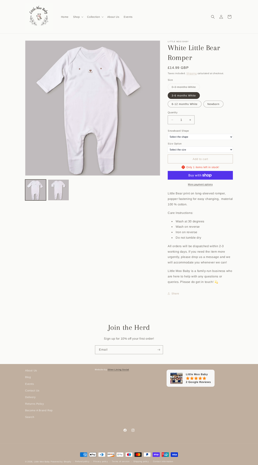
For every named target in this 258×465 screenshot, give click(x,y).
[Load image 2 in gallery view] (58, 189)
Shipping (191, 73)
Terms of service (120, 461)
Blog (28, 377)
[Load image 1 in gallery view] (35, 189)
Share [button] (175, 293)
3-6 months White (184, 95)
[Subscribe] (158, 349)
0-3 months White (186, 87)
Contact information (163, 461)
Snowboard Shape (178, 130)
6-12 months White (185, 104)
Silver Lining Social (118, 369)
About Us (31, 370)
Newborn (213, 104)
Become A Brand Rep (39, 410)
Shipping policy (141, 461)
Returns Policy (34, 403)
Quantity (173, 112)
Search (29, 416)
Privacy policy (100, 461)
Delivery (30, 397)
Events (29, 383)
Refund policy (82, 461)
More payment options (200, 184)
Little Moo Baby (42, 461)
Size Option (175, 143)
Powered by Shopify (61, 461)
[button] (78, 17)
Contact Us (32, 390)
